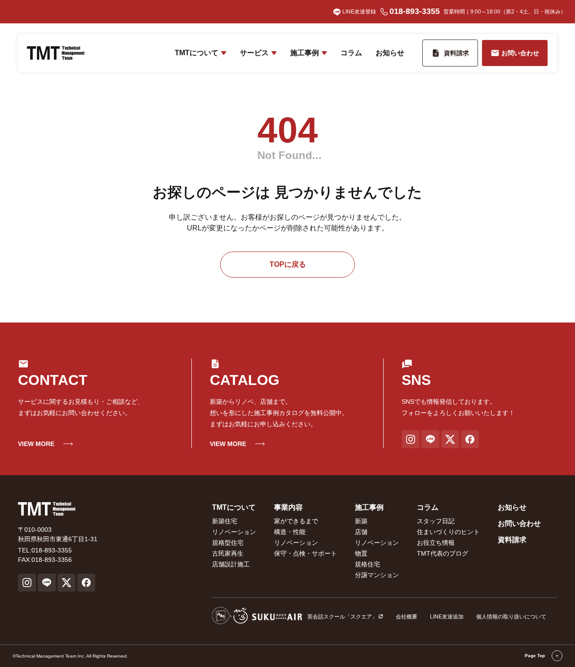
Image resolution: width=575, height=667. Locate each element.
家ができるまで (296, 521)
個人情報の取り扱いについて (511, 617)
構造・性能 (289, 531)
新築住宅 (224, 521)
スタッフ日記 (436, 521)
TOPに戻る (288, 264)
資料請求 (512, 539)
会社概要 (406, 617)
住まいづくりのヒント (448, 531)
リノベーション (234, 531)
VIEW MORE (36, 443)
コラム (351, 53)
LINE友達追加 (447, 617)
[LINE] (430, 439)
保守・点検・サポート (305, 553)
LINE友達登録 (359, 12)
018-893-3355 (414, 11)
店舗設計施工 (231, 564)
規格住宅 (367, 564)
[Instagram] (411, 439)
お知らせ (390, 53)
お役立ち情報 (436, 542)
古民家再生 (227, 553)
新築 (361, 521)
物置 (361, 553)
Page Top (535, 655)
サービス (254, 53)
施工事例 (304, 53)
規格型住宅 (227, 542)
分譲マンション (377, 575)
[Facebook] (470, 439)
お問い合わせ (519, 523)
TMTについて (196, 53)
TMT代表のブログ (442, 553)
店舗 (361, 531)
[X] (450, 439)
